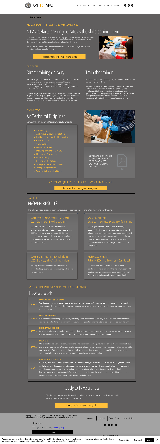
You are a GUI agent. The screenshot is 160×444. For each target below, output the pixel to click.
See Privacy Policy (70, 441)
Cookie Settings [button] (124, 440)
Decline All (138, 440)
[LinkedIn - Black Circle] (125, 5)
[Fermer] (157, 440)
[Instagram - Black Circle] (129, 5)
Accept (149, 440)
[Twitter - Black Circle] (109, 425)
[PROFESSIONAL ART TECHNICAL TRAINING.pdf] (122, 162)
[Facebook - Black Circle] (132, 5)
